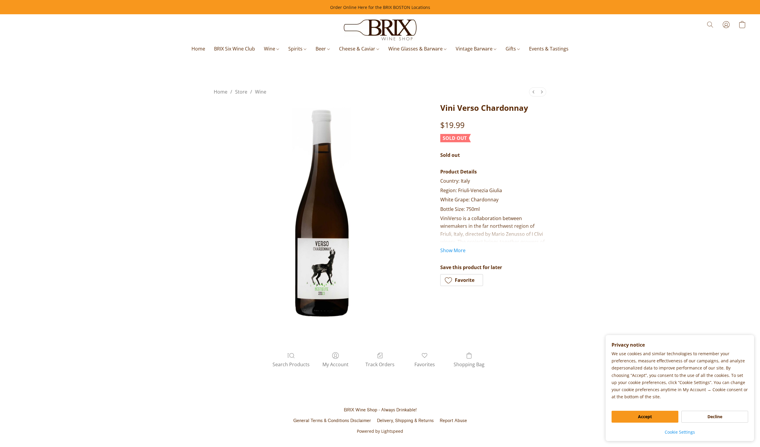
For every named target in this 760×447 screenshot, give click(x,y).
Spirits (296, 48)
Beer (321, 48)
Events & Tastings (549, 48)
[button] (380, 30)
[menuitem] (533, 92)
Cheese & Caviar (357, 48)
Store (241, 92)
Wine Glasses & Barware (416, 48)
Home (198, 48)
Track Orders (380, 364)
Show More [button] (453, 250)
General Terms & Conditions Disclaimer (332, 420)
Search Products (291, 364)
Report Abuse (453, 420)
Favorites (424, 364)
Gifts (511, 48)
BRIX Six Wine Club (234, 48)
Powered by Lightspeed (380, 431)
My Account (335, 364)
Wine (270, 48)
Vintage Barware (475, 48)
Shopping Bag (469, 364)
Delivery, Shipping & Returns (405, 420)
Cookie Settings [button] (680, 432)
